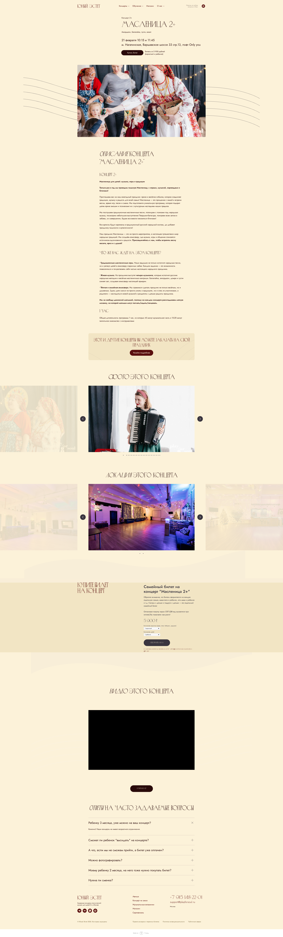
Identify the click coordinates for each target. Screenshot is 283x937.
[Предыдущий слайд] (83, 419)
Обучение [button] (137, 6)
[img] (89, 897)
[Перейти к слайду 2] (141, 553)
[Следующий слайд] (200, 419)
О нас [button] (160, 6)
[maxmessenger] (203, 6)
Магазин (150, 6)
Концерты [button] (123, 6)
